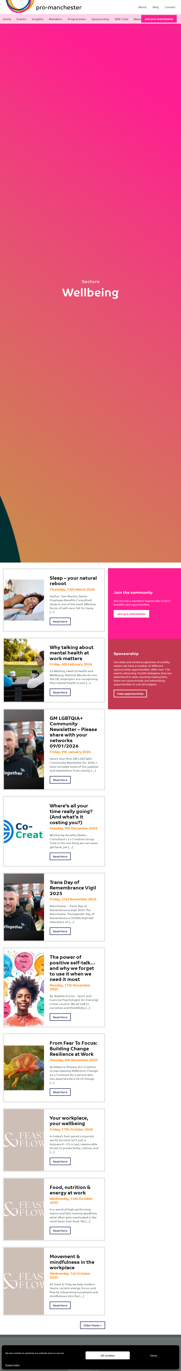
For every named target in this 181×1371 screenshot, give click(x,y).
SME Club (121, 18)
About (142, 7)
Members (55, 18)
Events (21, 18)
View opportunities (130, 693)
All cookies (108, 1355)
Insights (37, 18)
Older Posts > (92, 1325)
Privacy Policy (12, 1365)
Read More (60, 621)
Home (7, 18)
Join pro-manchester (159, 18)
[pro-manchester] (33, 7)
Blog (156, 7)
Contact (170, 7)
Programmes (77, 18)
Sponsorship (100, 18)
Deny (153, 1355)
